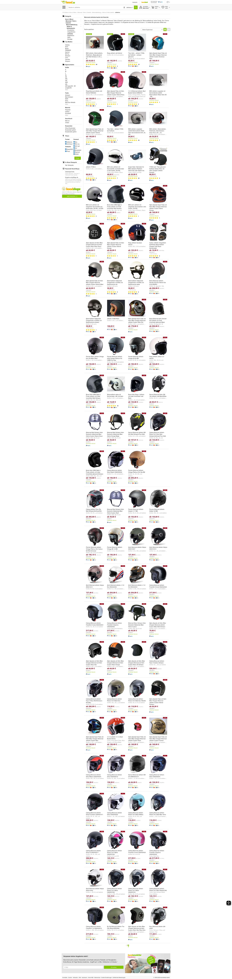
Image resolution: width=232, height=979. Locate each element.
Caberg (67, 45)
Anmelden (114, 967)
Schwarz (67, 95)
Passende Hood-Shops (72, 169)
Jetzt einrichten (71, 196)
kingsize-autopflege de (71, 177)
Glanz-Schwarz (136, 210)
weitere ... (121, 96)
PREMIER (68, 50)
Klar (140, 172)
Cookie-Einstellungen (106, 977)
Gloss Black (118, 742)
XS (66, 77)
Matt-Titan (93, 210)
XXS (97, 400)
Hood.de (68, 2)
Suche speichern (89, 29)
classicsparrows (69, 171)
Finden (78, 158)
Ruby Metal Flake (116, 740)
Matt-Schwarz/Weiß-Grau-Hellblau (157, 893)
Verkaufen (134, 2)
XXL (66, 79)
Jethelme (70, 34)
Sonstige (69, 39)
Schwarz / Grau (158, 930)
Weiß (66, 99)
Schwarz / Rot (153, 932)
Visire (69, 37)
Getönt (134, 172)
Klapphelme (70, 35)
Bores (67, 48)
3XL (113, 210)
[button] (168, 2)
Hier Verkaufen (69, 165)
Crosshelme (70, 30)
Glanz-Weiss (115, 172)
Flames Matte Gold (137, 96)
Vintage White (136, 95)
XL (66, 75)
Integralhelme (71, 32)
